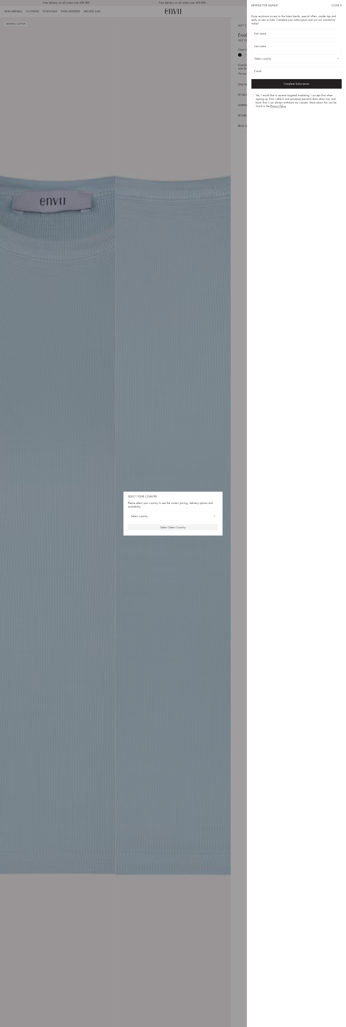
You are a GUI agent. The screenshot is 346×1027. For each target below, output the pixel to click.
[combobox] (173, 516)
